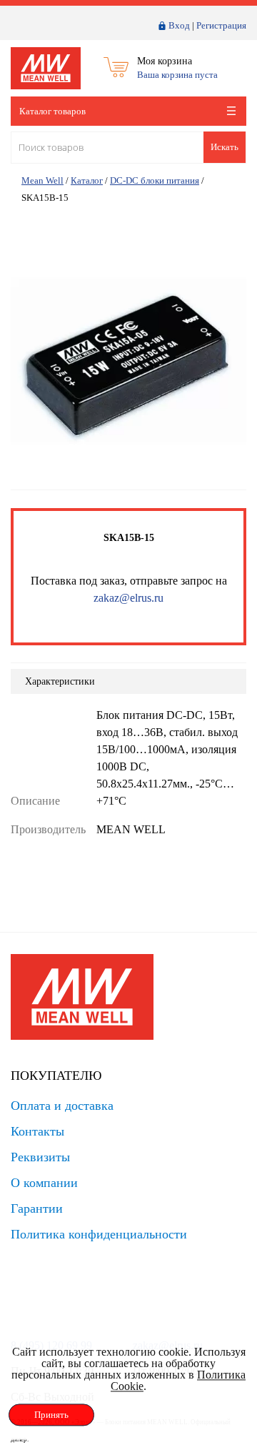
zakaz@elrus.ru (128, 598)
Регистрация (221, 25)
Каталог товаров (52, 111)
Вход (179, 25)
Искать (224, 146)
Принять (51, 1414)
